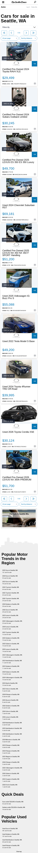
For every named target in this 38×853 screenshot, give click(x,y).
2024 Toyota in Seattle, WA (10, 588)
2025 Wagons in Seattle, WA (11, 757)
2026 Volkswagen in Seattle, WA (12, 769)
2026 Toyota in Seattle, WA (10, 599)
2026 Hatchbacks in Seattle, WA (12, 735)
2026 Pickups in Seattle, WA (10, 763)
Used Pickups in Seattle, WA (10, 846)
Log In (28, 7)
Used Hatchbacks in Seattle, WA (12, 841)
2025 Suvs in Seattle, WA (10, 571)
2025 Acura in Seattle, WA (10, 701)
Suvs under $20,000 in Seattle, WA (12, 803)
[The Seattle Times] (19, 2)
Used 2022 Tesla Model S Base (18, 341)
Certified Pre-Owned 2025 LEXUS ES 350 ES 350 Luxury (18, 161)
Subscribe (34, 7)
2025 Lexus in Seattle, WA (10, 650)
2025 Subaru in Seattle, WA (10, 645)
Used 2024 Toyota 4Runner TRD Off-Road (16, 387)
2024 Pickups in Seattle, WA (10, 695)
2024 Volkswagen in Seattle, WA (12, 678)
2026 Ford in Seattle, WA (9, 786)
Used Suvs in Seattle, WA (10, 829)
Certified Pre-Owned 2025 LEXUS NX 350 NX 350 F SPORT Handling (15, 252)
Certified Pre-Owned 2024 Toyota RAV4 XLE (15, 70)
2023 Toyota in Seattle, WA (10, 633)
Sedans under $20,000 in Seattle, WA (13, 808)
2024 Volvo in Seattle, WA (10, 712)
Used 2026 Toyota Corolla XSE (18, 432)
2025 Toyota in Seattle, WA (10, 594)
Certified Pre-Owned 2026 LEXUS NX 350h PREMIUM (16, 478)
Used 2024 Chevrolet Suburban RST (18, 206)
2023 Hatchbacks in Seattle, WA (12, 661)
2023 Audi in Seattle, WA (9, 684)
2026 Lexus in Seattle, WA (10, 718)
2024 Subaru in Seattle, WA (10, 673)
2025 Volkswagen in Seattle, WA (12, 622)
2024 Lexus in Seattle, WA (10, 628)
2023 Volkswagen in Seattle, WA (12, 656)
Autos (3, 7)
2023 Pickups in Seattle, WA (10, 746)
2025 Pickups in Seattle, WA (10, 752)
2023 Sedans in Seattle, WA (10, 667)
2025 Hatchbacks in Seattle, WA (12, 729)
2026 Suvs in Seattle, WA (10, 611)
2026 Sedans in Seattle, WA (10, 707)
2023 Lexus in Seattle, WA (10, 616)
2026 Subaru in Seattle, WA (10, 774)
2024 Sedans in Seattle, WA (10, 605)
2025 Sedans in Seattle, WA (10, 639)
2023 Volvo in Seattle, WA (10, 690)
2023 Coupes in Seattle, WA (10, 780)
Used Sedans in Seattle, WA (10, 835)
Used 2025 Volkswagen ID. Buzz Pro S (16, 297)
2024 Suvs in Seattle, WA (10, 577)
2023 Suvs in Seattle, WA (10, 582)
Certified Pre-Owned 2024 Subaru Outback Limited (15, 115)
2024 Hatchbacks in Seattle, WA (12, 724)
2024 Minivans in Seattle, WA (11, 740)
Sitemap (19, 851)
